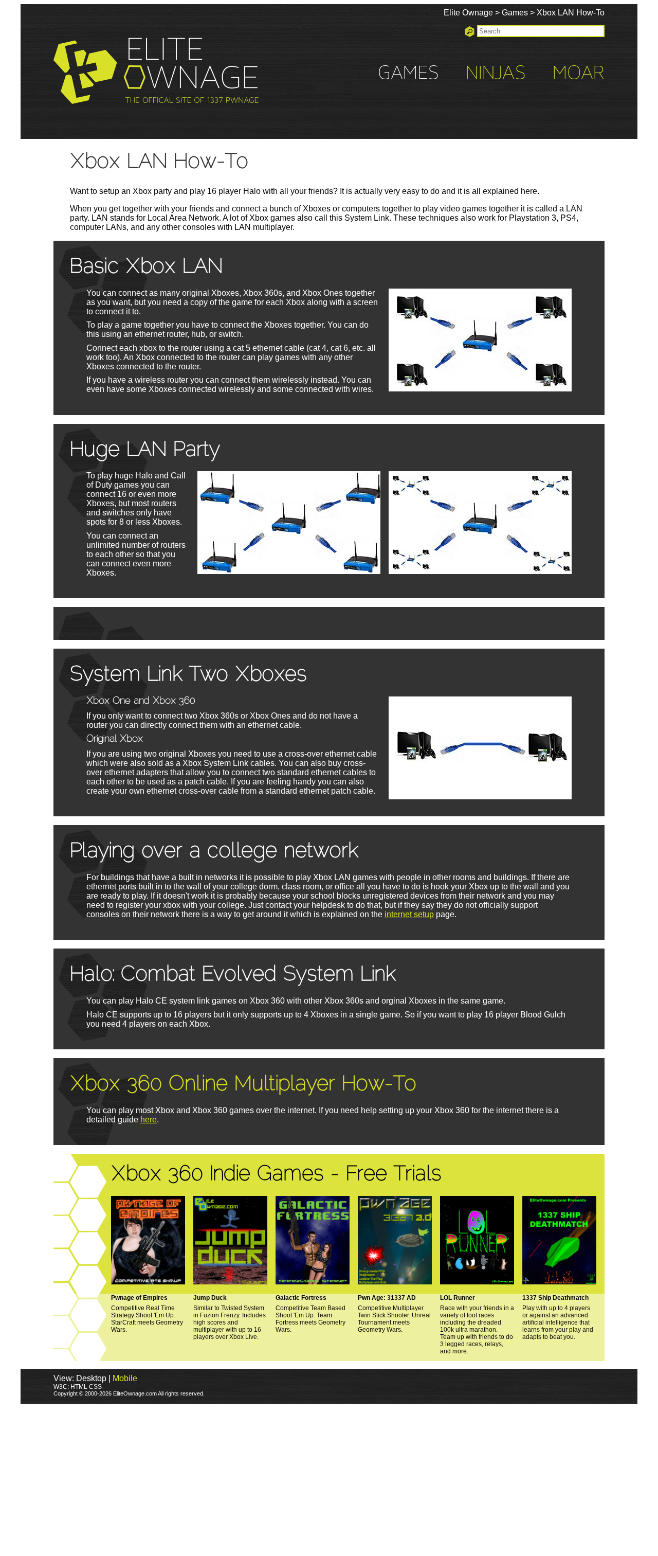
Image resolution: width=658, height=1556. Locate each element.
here (148, 1119)
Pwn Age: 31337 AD (387, 1297)
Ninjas (496, 73)
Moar (579, 73)
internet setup (409, 914)
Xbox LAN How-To (571, 12)
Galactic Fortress (301, 1297)
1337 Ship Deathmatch (555, 1297)
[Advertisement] (329, 1480)
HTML (78, 1386)
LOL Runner (457, 1297)
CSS (95, 1386)
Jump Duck (210, 1297)
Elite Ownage (468, 12)
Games (515, 12)
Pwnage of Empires (139, 1297)
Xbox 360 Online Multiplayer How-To (243, 1085)
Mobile (125, 1378)
